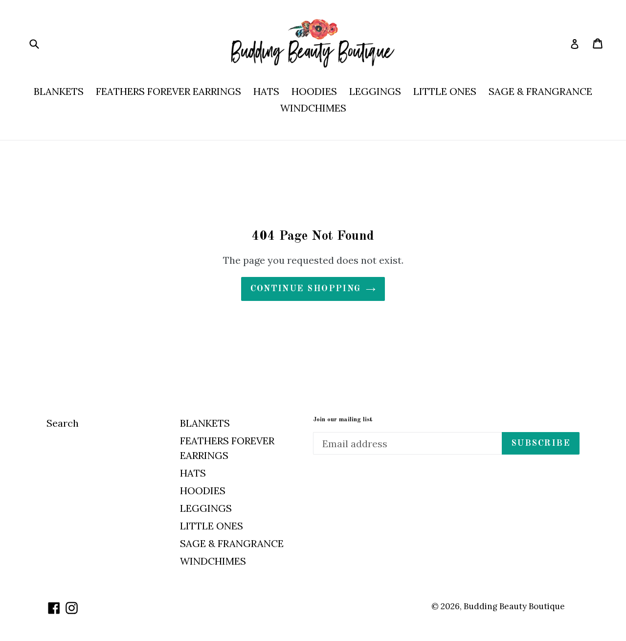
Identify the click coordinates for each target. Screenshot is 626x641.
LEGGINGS (375, 91)
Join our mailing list (343, 419)
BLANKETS (59, 91)
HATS (266, 91)
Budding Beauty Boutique (514, 606)
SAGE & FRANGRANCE (540, 91)
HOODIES (314, 91)
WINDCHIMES (313, 108)
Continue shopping (305, 288)
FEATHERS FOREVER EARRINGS (168, 91)
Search (62, 423)
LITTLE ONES (444, 91)
